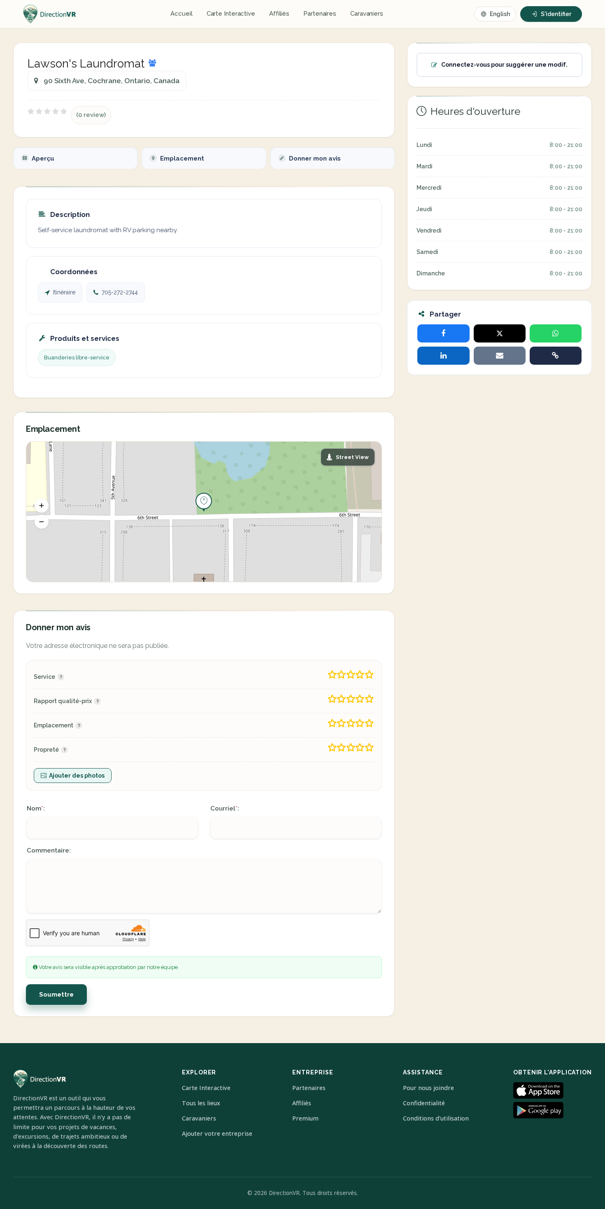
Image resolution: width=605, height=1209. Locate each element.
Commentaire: (49, 850)
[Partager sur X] (500, 333)
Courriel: (224, 808)
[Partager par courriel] (500, 356)
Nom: (36, 808)
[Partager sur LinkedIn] (443, 356)
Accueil (181, 13)
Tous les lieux (201, 1103)
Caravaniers (366, 13)
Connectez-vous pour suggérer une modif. (504, 64)
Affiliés (279, 13)
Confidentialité (424, 1103)
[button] (42, 505)
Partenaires (319, 13)
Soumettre (56, 994)
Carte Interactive (231, 13)
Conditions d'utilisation (436, 1118)
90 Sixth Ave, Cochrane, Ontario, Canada (111, 81)
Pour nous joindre (428, 1088)
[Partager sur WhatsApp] (556, 333)
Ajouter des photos (77, 775)
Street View (352, 457)
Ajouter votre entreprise (217, 1133)
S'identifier (556, 14)
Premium (305, 1118)
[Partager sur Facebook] (443, 333)
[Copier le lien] (556, 356)
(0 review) (91, 115)
